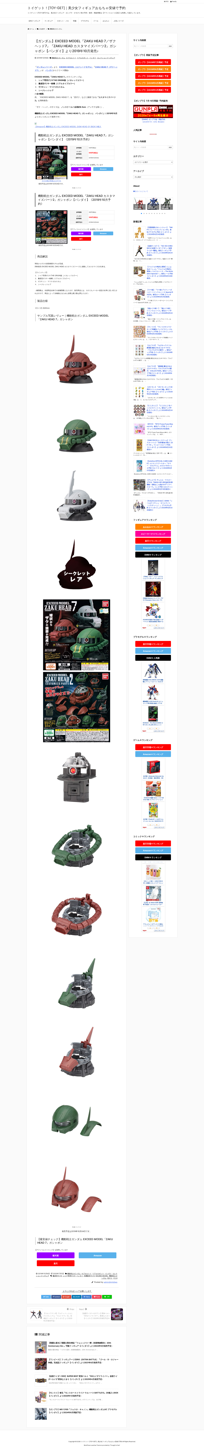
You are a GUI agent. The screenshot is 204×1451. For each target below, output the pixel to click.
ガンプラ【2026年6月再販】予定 (153, 69)
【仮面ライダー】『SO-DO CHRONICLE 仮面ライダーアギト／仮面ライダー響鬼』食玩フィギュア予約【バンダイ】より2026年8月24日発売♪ (159, 250)
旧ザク (109, 1278)
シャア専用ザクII (69, 1276)
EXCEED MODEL (102, 1276)
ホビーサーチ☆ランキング (153, 534)
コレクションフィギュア (106, 58)
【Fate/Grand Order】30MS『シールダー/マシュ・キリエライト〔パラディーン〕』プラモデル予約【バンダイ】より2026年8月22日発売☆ (159, 505)
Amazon (103, 169)
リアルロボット (82, 58)
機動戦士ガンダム (58, 58)
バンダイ (92, 58)
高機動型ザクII (89, 1276)
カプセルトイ (71, 58)
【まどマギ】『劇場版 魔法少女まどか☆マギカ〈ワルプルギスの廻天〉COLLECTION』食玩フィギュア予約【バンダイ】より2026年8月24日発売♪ (159, 370)
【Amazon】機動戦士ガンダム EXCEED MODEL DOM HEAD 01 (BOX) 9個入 (68, 126)
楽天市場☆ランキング (153, 644)
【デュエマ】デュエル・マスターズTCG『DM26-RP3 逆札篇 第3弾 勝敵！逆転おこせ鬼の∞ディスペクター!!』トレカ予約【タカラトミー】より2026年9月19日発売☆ (160, 484)
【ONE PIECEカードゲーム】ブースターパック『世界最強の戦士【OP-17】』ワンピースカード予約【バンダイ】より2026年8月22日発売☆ (160, 444)
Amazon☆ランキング (153, 548)
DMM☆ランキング (153, 555)
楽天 (81, 174)
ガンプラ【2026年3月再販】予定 (153, 90)
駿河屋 (81, 169)
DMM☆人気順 (153, 658)
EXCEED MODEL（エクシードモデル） (76, 67)
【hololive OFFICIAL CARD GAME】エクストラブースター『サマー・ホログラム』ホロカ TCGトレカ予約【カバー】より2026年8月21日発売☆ (159, 465)
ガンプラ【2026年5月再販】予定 (153, 76)
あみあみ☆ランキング (153, 527)
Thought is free (114, 1445)
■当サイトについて (140, 191)
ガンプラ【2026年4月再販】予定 (153, 83)
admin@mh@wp (110, 1282)
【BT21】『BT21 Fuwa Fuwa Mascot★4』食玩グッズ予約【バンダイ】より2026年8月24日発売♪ (160, 426)
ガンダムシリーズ (44, 67)
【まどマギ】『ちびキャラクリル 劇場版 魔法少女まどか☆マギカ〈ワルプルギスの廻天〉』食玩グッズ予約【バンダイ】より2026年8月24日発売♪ (160, 349)
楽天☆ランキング (153, 541)
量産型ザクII (57, 1276)
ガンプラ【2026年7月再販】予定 (153, 62)
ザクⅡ (115, 1278)
